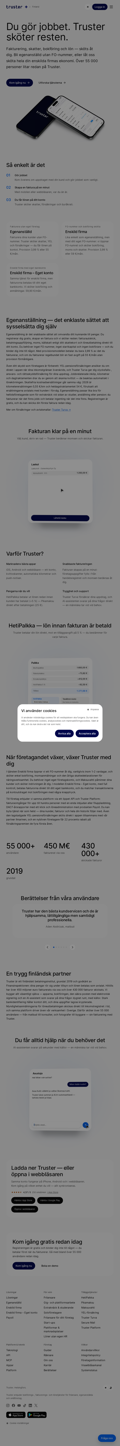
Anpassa (94, 709)
